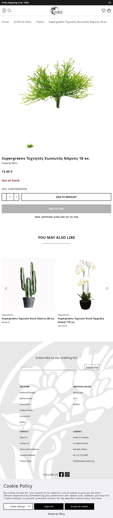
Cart (75, 398)
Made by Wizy (56, 513)
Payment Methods (27, 455)
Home (5, 21)
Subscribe (92, 367)
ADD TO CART (56, 208)
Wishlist (76, 404)
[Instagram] (67, 475)
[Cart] (109, 10)
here (99, 498)
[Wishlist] (103, 10)
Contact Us (24, 443)
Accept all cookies (79, 506)
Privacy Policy (25, 461)
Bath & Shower (26, 398)
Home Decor (25, 404)
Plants (40, 21)
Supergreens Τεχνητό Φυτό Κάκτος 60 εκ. (28, 318)
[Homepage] (56, 10)
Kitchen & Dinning (27, 392)
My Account (78, 392)
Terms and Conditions (29, 449)
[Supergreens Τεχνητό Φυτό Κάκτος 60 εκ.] (28, 284)
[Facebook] (61, 475)
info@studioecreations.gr (84, 461)
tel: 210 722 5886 (80, 455)
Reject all (48, 506)
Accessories (25, 416)
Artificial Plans (22, 21)
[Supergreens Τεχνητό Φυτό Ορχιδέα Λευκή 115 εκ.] (84, 284)
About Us (24, 437)
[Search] (9, 10)
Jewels (22, 422)
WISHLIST (66, 197)
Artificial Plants (26, 410)
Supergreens (10, 163)
